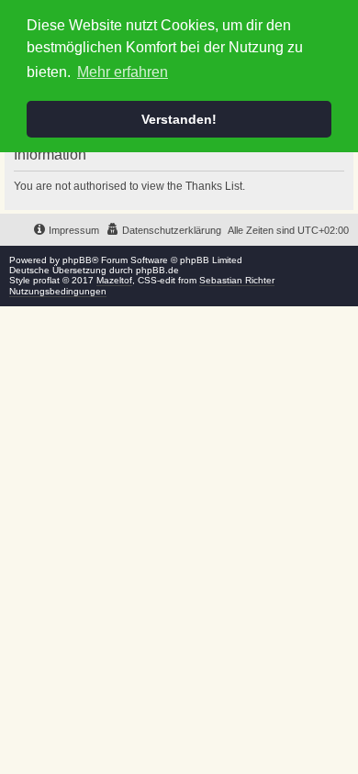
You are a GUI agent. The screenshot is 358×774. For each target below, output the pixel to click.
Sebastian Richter (236, 280)
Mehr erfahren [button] (122, 72)
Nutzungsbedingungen (57, 291)
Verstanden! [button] (179, 119)
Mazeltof (114, 280)
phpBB (77, 260)
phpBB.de (157, 270)
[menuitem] (163, 230)
